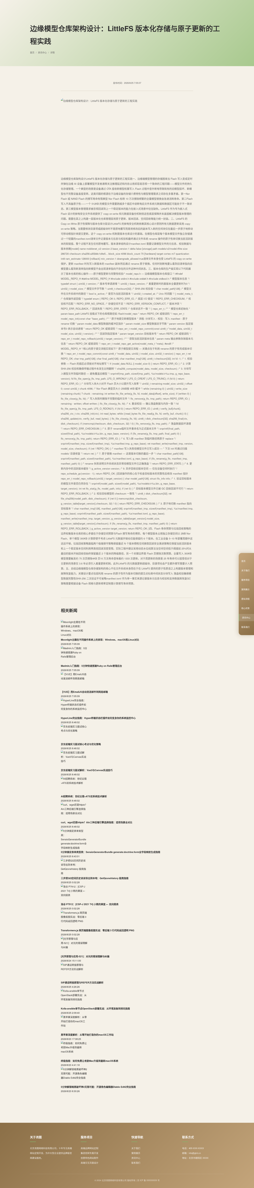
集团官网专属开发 (89, 1152)
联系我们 (245, 626)
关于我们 (245, 570)
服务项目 (245, 579)
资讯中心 (246, 617)
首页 (243, 560)
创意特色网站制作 (89, 1157)
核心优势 (245, 608)
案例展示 (245, 589)
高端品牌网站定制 (89, 1148)
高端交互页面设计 (89, 1162)
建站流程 (245, 598)
